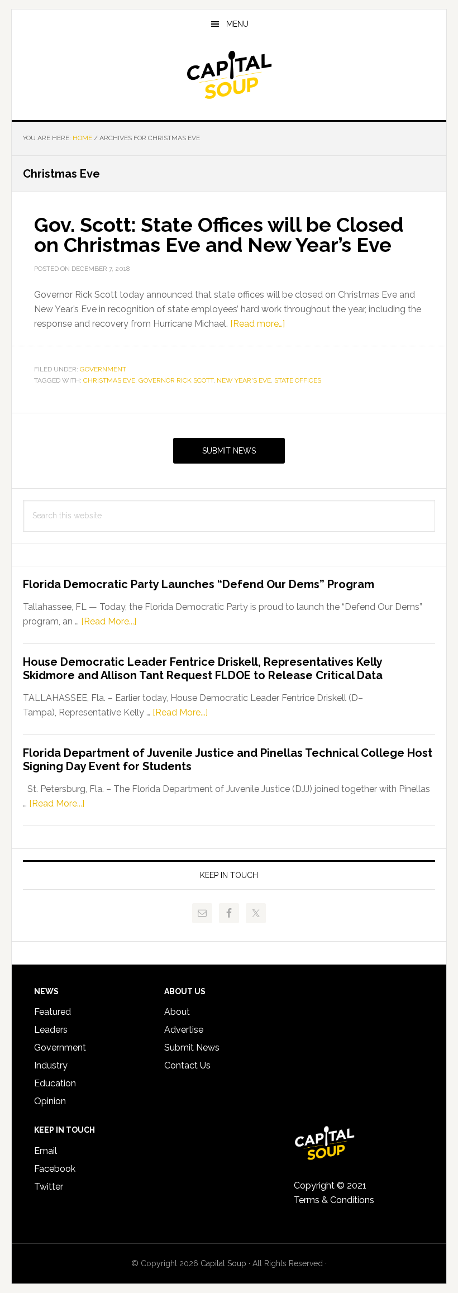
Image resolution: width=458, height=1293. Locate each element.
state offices (297, 380)
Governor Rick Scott (176, 380)
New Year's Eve (244, 380)
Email (45, 1151)
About (177, 1011)
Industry (51, 1065)
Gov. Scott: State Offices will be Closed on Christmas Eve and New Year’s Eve (218, 234)
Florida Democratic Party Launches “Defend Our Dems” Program (198, 584)
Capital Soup (229, 75)
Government (103, 369)
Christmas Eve (109, 380)
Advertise (183, 1029)
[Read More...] (108, 621)
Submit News (229, 450)
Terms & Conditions (334, 1200)
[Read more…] (257, 323)
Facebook (54, 1168)
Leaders (51, 1029)
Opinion (50, 1101)
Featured (52, 1011)
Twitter (48, 1186)
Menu (237, 24)
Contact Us (187, 1065)
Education (55, 1083)
